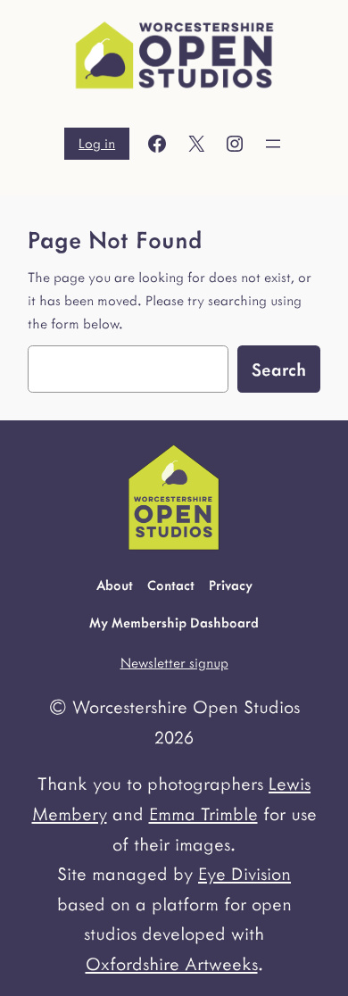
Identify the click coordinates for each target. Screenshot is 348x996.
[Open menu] (273, 143)
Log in (97, 143)
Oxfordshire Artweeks (172, 963)
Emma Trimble (203, 813)
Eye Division (244, 872)
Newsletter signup (174, 662)
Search (279, 368)
